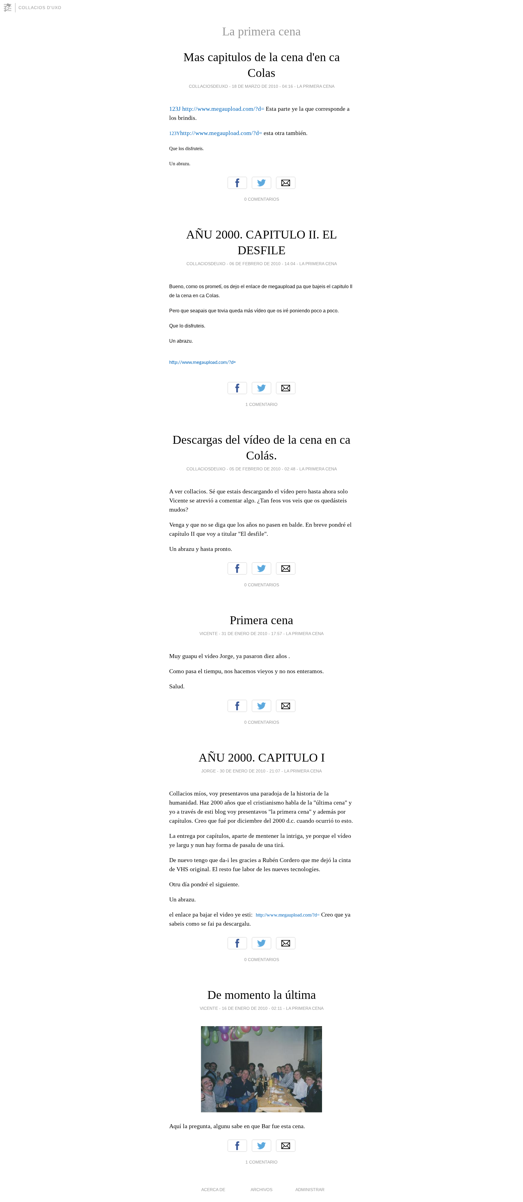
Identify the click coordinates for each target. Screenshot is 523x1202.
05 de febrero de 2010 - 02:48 (262, 468)
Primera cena (261, 620)
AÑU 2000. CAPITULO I (262, 757)
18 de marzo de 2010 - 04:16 (262, 86)
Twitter (261, 183)
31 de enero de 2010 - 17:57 (252, 633)
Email (285, 183)
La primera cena (315, 86)
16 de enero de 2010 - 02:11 (252, 1008)
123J (175, 108)
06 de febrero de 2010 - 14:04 (262, 263)
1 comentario (261, 404)
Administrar (309, 1189)
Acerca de (213, 1189)
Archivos (261, 1189)
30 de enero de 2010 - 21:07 (250, 771)
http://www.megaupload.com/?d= (223, 108)
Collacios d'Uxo (39, 7)
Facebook (237, 183)
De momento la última (261, 995)
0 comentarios (261, 199)
